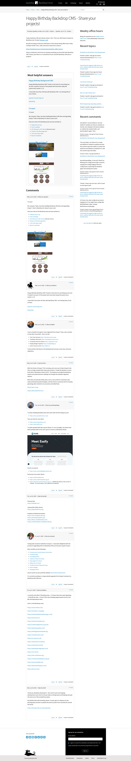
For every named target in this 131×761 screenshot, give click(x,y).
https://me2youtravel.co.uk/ (35, 635)
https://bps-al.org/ (32, 387)
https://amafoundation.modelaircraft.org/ (39, 522)
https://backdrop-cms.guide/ (35, 611)
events (87, 758)
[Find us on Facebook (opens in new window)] (41, 737)
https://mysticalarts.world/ (35, 645)
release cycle (43, 40)
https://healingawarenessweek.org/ (37, 631)
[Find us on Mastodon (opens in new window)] (35, 737)
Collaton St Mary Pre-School (37, 559)
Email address (71, 735)
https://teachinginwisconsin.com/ (49, 339)
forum (92, 758)
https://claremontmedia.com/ (36, 621)
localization (80, 758)
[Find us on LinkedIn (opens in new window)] (32, 737)
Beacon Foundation (36, 135)
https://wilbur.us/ (45, 346)
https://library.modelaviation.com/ (37, 519)
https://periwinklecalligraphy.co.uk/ (37, 648)
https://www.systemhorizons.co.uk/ (39, 416)
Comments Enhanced (86, 82)
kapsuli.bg (32, 101)
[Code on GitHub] (97, 4)
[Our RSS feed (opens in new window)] (44, 737)
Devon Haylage (34, 567)
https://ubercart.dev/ (33, 669)
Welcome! (102, 2)
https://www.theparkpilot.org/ (36, 517)
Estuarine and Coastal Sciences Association (41, 552)
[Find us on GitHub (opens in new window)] (27, 737)
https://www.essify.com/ (36, 424)
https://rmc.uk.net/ (32, 652)
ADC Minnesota (35, 129)
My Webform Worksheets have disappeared (92, 52)
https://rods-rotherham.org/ (35, 655)
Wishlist (88, 3)
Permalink (71, 196)
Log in (28, 66)
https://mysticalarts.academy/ (36, 641)
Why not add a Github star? (88, 93)
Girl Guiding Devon (34, 556)
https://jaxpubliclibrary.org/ (35, 509)
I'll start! (32, 108)
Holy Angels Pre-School (36, 561)
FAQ (66, 3)
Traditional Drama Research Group (38, 565)
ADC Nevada (43, 129)
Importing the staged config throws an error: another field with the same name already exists (91, 67)
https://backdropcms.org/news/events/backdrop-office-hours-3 (44, 49)
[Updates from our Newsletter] (104, 4)
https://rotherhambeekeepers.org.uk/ (38, 659)
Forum (60, 3)
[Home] (36, 3)
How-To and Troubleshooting (88, 87)
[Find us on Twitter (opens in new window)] (38, 737)
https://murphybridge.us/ (49, 343)
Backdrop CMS (33, 758)
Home (27, 9)
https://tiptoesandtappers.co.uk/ (37, 665)
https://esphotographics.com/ (36, 628)
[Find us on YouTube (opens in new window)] (30, 737)
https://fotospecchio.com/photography (39, 708)
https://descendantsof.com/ (35, 390)
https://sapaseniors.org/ (51, 341)
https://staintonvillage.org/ (35, 662)
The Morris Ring (34, 554)
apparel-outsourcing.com (36, 98)
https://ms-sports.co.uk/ (34, 638)
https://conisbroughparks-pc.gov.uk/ (38, 624)
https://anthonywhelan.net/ (37, 477)
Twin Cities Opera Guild (37, 133)
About (81, 3)
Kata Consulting (35, 127)
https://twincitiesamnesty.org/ (48, 337)
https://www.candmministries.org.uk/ (39, 479)
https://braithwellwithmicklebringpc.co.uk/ (39, 614)
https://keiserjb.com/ (33, 503)
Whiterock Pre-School (35, 563)
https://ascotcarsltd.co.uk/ (35, 607)
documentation (70, 758)
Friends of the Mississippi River (39, 131)
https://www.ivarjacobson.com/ (38, 422)
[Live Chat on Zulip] (100, 4)
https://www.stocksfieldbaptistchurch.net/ (41, 471)
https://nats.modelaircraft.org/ (36, 515)
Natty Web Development (58, 573)
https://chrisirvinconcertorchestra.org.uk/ (40, 481)
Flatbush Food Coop (36, 125)
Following (73, 3)
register (36, 66)
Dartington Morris (34, 569)
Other (37, 9)
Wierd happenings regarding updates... (91, 104)
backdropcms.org (101, 758)
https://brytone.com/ (33, 618)
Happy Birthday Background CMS (41, 81)
